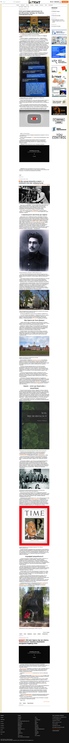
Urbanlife (19, 717)
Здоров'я (36, 726)
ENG (60, 2)
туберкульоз (45, 633)
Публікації (2, 719)
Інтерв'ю (2, 723)
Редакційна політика (56, 725)
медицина (30, 633)
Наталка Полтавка (56, 26)
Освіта (36, 730)
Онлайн (19, 730)
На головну (21, 6)
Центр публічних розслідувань (23, 736)
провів (30, 678)
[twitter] (52, 1)
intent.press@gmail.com (56, 718)
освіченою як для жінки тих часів (38, 221)
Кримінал (19, 727)
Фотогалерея (37, 735)
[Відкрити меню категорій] (1, 1)
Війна (36, 723)
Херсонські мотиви (56, 15)
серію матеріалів (34, 211)
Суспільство (20, 735)
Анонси (54, 8)
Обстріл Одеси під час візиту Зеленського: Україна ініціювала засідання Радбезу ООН (33, 641)
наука (34, 633)
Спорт (36, 734)
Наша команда (55, 723)
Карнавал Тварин (56, 11)
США (25, 633)
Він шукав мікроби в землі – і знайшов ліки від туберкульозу (31, 182)
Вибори (36, 722)
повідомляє (23, 668)
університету (38, 381)
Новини (25, 6)
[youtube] (55, 1)
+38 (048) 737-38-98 (56, 720)
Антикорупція (37, 719)
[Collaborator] (59, 52)
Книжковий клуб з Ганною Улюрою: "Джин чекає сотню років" (58, 20)
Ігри (35, 717)
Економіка (20, 726)
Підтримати (65, 1)
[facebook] (50, 1)
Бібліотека (20, 722)
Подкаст (19, 731)
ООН (20, 703)
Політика (36, 731)
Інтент (24, 211)
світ (20, 175)
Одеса (20, 633)
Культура (37, 727)
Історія (36, 718)
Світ (28, 6)
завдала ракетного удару (37, 675)
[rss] (58, 1)
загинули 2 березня (28, 695)
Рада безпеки (30, 703)
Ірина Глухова (46, 701)
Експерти (2, 727)
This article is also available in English (42, 184)
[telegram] (56, 1)
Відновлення (20, 723)
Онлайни (2, 725)
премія (39, 633)
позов (33, 137)
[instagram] (53, 1)
